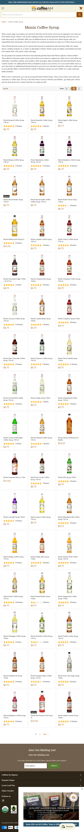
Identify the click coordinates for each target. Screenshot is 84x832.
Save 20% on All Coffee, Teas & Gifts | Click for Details (51, 824)
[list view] (79, 88)
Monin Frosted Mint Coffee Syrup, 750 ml (13, 399)
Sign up (54, 766)
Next (45, 734)
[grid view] (73, 88)
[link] (51, 806)
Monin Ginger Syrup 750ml (40, 398)
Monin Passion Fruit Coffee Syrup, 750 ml (68, 558)
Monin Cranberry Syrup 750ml (69, 319)
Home (4, 22)
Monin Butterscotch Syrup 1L (13, 239)
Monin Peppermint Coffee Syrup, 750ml (67, 597)
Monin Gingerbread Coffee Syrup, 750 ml (67, 399)
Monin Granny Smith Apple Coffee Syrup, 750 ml (13, 439)
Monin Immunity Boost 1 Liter (14, 477)
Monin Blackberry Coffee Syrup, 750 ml (40, 161)
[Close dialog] (82, 789)
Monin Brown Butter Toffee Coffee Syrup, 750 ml (41, 201)
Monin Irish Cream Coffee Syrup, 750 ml (40, 478)
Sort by (5, 88)
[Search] (79, 14)
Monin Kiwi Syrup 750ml (67, 477)
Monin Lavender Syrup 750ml (14, 517)
